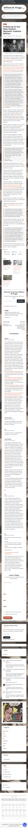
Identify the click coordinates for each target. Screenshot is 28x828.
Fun (3, 738)
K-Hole (21, 111)
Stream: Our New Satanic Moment (7, 266)
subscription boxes (8, 105)
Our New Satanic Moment (8, 60)
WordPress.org (7, 776)
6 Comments (19, 36)
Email (4, 600)
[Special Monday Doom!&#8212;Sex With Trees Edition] (7, 277)
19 (9, 810)
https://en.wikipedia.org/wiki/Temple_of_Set (14, 371)
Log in (5, 769)
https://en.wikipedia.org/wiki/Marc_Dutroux (14, 385)
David (7, 660)
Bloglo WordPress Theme (14, 826)
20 (13, 810)
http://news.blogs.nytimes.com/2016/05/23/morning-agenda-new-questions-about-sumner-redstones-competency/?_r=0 (14, 394)
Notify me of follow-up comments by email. (13, 612)
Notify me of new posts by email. (11, 614)
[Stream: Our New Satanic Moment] (7, 262)
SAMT (4, 745)
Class (4, 733)
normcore (19, 124)
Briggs (7, 310)
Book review (5, 731)
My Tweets (5, 654)
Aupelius (6, 338)
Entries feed (7, 772)
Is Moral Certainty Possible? (17, 684)
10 (2, 807)
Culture (5, 24)
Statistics (5, 748)
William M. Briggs (13, 7)
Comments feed (7, 774)
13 (13, 807)
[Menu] (23, 8)
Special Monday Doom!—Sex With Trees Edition (7, 282)
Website (5, 606)
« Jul (3, 818)
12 (9, 807)
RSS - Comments (6, 787)
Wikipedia (17, 116)
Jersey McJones (8, 439)
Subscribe (20, 301)
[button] (7, 317)
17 (2, 810)
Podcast (4, 743)
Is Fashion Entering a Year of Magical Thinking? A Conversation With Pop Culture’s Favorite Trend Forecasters (12, 186)
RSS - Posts (5, 785)
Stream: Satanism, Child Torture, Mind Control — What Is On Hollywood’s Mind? (17, 268)
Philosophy (5, 741)
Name (5, 594)
